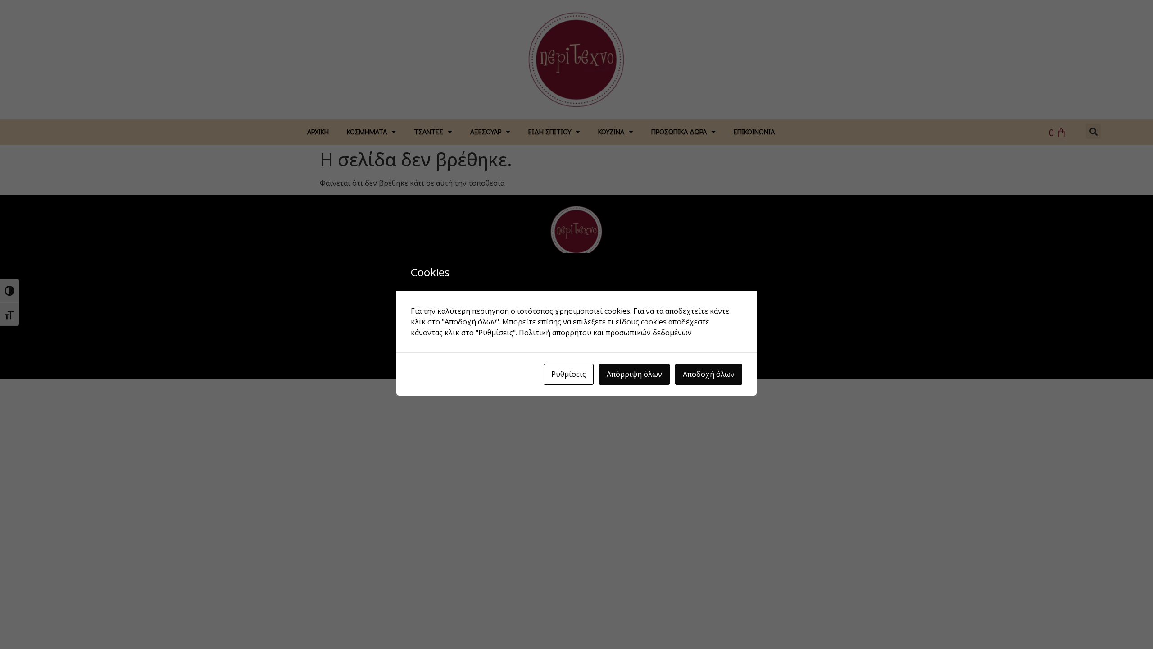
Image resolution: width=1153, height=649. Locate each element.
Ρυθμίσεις (568, 374)
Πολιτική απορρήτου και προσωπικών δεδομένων (605, 333)
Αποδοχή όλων (709, 374)
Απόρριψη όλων (634, 374)
